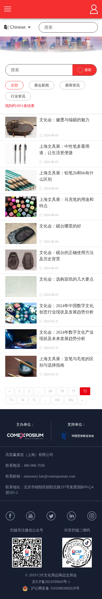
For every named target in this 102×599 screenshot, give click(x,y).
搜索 (87, 70)
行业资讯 (18, 96)
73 (11, 400)
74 (22, 400)
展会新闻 (41, 85)
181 (57, 400)
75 (34, 400)
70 (62, 391)
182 (70, 400)
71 (73, 391)
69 (50, 391)
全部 (14, 85)
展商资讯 (72, 85)
